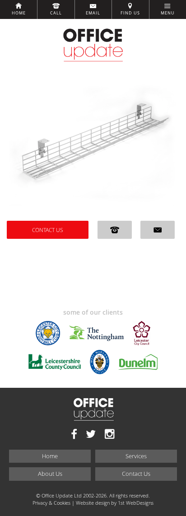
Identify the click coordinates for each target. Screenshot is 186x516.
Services (136, 456)
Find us (130, 13)
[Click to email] (157, 230)
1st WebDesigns (135, 502)
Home (19, 13)
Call (56, 13)
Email (93, 13)
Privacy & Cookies (51, 502)
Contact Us (47, 229)
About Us (50, 474)
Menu (168, 13)
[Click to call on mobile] (115, 230)
